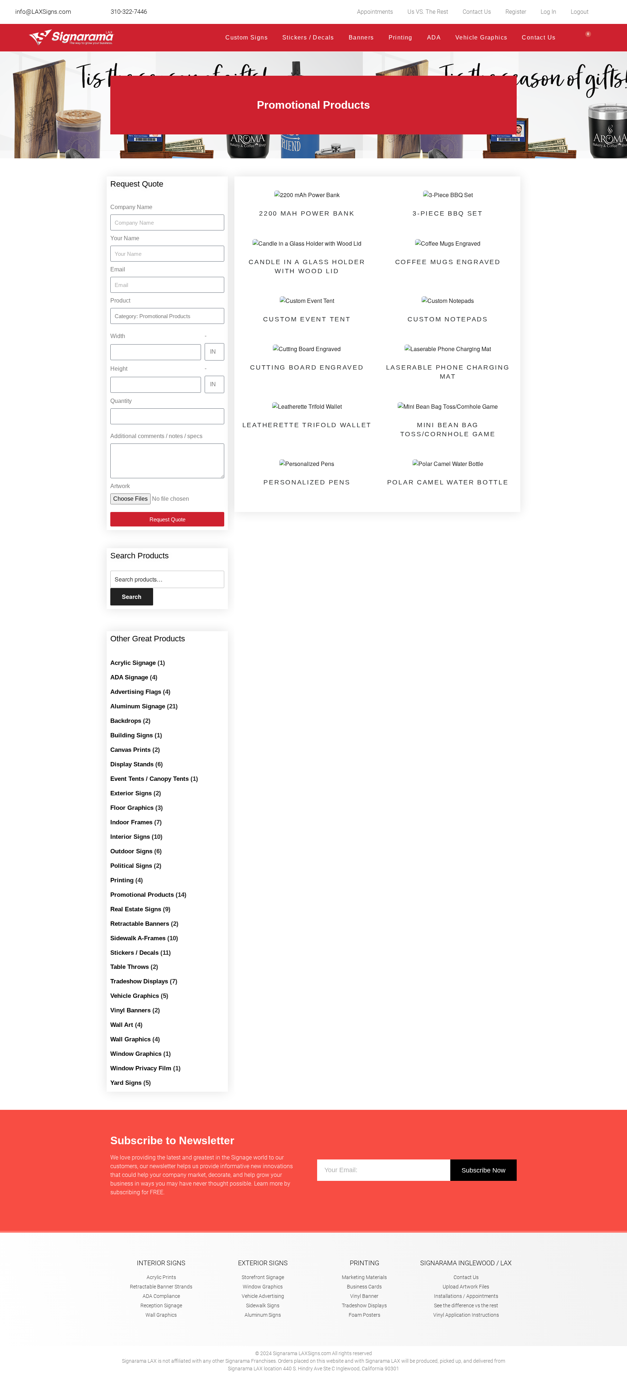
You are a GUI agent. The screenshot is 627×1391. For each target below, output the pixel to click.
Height (118, 369)
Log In (548, 11)
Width (117, 336)
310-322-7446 (129, 11)
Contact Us (477, 11)
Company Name (131, 207)
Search (132, 596)
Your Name (124, 238)
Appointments (375, 11)
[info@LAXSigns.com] (9, 11)
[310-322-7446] (105, 11)
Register (515, 11)
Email (117, 269)
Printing (401, 37)
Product (120, 300)
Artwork (120, 486)
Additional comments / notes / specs (156, 436)
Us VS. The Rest (427, 11)
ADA (434, 37)
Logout (580, 11)
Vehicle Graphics (481, 37)
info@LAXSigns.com (43, 11)
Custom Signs (246, 37)
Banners (361, 37)
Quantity (121, 401)
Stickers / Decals (308, 37)
